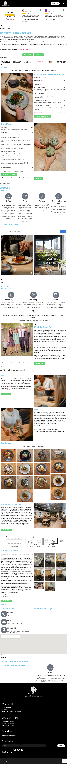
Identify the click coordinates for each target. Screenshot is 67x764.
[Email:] (4, 622)
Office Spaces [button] (40, 446)
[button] (64, 3)
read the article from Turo (24, 49)
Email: (9, 620)
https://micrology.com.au (9, 389)
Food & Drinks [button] (26, 446)
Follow (64, 231)
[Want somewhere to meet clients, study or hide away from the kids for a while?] (33, 312)
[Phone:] (4, 614)
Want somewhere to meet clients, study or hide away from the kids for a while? (33, 316)
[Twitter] (18, 750)
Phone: (10, 612)
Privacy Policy (14, 761)
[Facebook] (14, 750)
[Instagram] (22, 750)
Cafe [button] (33, 446)
